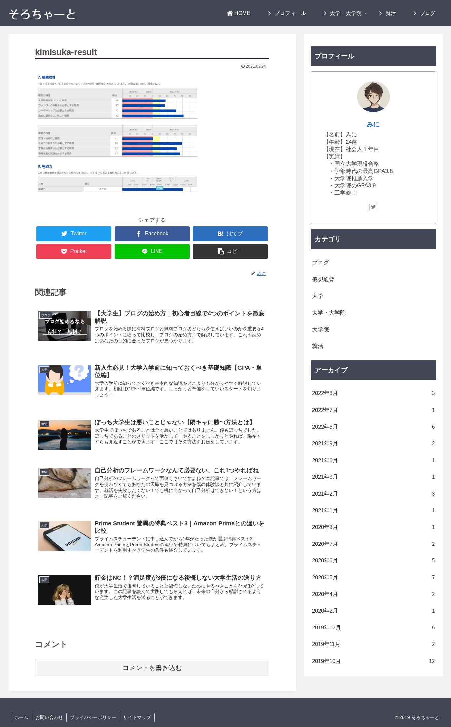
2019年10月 (373, 661)
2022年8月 (373, 393)
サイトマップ (137, 717)
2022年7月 (373, 410)
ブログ (320, 263)
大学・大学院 (329, 313)
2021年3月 (373, 477)
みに (373, 124)
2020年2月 (373, 611)
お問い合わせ (49, 717)
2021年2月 (373, 494)
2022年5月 (373, 427)
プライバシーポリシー (93, 717)
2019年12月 (373, 628)
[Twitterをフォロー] (373, 207)
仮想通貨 (323, 279)
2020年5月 (373, 577)
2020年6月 (373, 560)
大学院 (320, 329)
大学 (317, 296)
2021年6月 (373, 460)
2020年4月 (373, 594)
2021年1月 (373, 510)
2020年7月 (373, 544)
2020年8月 (373, 527)
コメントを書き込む (152, 667)
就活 (317, 346)
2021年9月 (373, 443)
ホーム (21, 717)
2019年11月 (373, 644)
